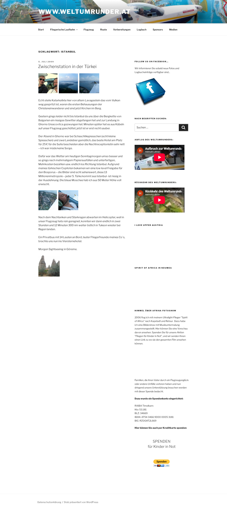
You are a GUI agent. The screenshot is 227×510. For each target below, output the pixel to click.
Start (41, 29)
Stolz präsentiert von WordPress (81, 502)
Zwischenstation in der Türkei (67, 66)
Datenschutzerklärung (49, 502)
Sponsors (158, 29)
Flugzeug (89, 29)
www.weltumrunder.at (84, 11)
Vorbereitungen (121, 29)
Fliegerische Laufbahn (62, 29)
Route (103, 29)
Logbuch (141, 29)
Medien (173, 29)
